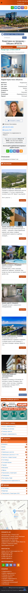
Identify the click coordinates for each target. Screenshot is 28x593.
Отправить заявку (14, 120)
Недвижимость (7, 571)
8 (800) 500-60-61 (22, 1)
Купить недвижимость (9, 573)
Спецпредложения (8, 580)
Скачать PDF (7, 130)
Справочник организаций (10, 582)
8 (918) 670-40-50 (6, 556)
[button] (14, 63)
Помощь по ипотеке (8, 575)
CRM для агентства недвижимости (17, 587)
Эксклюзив (6, 584)
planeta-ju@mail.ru (6, 558)
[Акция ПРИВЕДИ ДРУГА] (14, 410)
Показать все (22, 394)
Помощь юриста (7, 577)
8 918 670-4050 (8, 127)
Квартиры (7, 34)
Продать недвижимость (10, 578)
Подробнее (22, 200)
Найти (24, 37)
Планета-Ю (20, 4)
